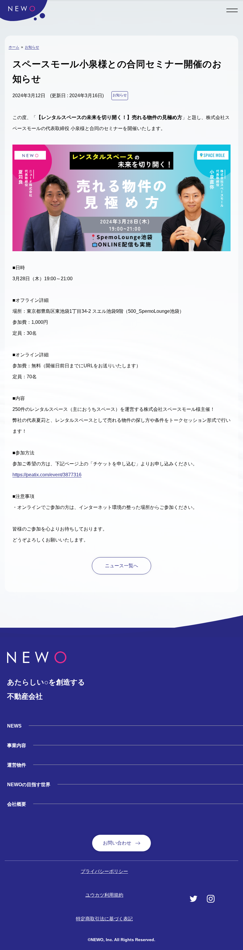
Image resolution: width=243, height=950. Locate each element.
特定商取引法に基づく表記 (104, 918)
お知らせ (32, 47)
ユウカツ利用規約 (104, 895)
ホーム (14, 47)
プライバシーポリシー (104, 871)
